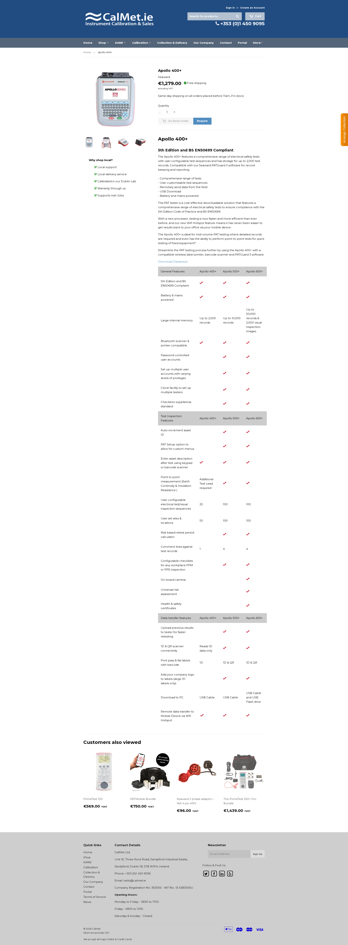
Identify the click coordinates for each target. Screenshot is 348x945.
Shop (102, 42)
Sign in (230, 7)
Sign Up (257, 854)
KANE (119, 42)
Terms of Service (94, 897)
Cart (257, 16)
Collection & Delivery (172, 42)
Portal (242, 42)
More (257, 42)
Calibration (140, 42)
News (87, 902)
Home (87, 42)
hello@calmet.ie (134, 880)
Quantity (163, 105)
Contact (226, 42)
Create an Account (252, 7)
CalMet (96, 928)
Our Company (203, 42)
